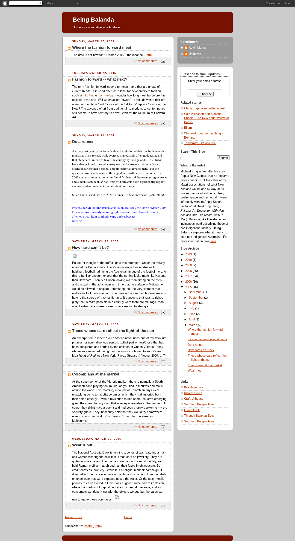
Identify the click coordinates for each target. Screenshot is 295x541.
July (192, 308)
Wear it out (82, 445)
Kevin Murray (197, 47)
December (196, 292)
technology (106, 95)
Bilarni (188, 127)
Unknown (195, 53)
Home (128, 517)
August (194, 303)
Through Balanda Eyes (199, 415)
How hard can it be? (90, 247)
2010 (189, 260)
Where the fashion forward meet (101, 47)
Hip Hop (89, 95)
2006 (189, 281)
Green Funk (192, 410)
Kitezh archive (193, 387)
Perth (148, 55)
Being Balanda (93, 19)
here (213, 241)
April (192, 319)
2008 (189, 271)
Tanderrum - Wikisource (200, 143)
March (193, 325)
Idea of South (193, 393)
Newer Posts (73, 517)
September (196, 297)
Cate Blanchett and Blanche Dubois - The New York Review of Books (206, 118)
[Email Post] (162, 61)
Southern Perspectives (199, 404)
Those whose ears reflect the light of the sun (113, 331)
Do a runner (83, 142)
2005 (189, 287)
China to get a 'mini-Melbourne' (204, 108)
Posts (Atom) (93, 526)
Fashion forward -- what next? (99, 79)
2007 (189, 276)
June (192, 314)
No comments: (148, 61)
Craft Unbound (193, 398)
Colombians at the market (95, 374)
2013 (189, 254)
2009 (189, 265)
